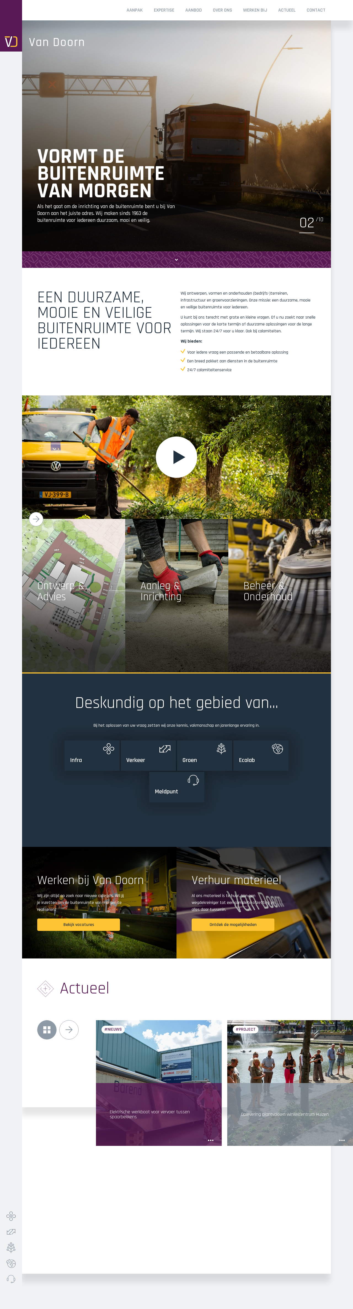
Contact (316, 10)
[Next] (36, 519)
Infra (12, 1216)
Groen (12, 1248)
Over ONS (222, 10)
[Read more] (211, 1140)
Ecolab (12, 1263)
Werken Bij (255, 10)
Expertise (164, 10)
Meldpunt (12, 1279)
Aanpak (135, 10)
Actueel (287, 10)
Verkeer (12, 1232)
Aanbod (193, 10)
